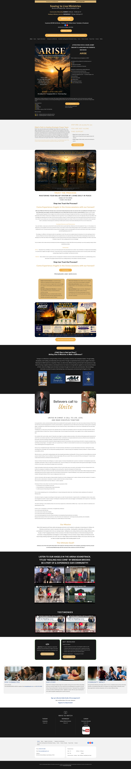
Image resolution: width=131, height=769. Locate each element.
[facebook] (65, 25)
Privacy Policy (69, 765)
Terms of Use (65, 765)
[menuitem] (31, 39)
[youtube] (67, 25)
